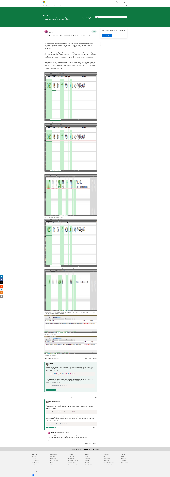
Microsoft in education (71, 456)
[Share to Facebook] (87, 449)
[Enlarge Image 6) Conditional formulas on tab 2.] (70, 324)
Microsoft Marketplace (107, 466)
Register (120, 2)
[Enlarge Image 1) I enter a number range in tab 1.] (70, 96)
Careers (122, 456)
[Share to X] (89, 449)
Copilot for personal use (36, 464)
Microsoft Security (88, 458)
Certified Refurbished (53, 466)
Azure (104, 456)
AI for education (70, 471)
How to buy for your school (72, 464)
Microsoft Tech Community (108, 464)
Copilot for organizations (36, 462)
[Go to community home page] (44, 2)
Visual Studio (106, 471)
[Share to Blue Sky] (93, 449)
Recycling (121, 474)
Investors (122, 464)
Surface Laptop (34, 458)
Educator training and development (73, 466)
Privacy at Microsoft (124, 462)
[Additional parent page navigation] (54, 6)
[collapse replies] (43, 401)
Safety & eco (116, 474)
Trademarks (111, 474)
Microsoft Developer (107, 458)
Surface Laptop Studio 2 (36, 460)
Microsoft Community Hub (47, 5)
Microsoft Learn (106, 460)
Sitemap (82, 474)
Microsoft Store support (54, 460)
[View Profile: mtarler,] (47, 364)
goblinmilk (50, 30)
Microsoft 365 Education (72, 462)
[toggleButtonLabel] (126, 6)
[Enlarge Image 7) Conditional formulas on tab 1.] (70, 345)
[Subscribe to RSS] (96, 449)
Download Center (53, 458)
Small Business (87, 471)
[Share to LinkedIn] (85, 449)
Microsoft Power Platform (89, 464)
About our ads (127, 474)
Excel (64, 5)
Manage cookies (99, 474)
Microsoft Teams (87, 466)
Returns (51, 462)
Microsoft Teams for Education (73, 460)
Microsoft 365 (59, 5)
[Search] (117, 2)
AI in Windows (34, 466)
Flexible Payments (53, 471)
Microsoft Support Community (64, 19)
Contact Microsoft (88, 474)
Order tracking (52, 464)
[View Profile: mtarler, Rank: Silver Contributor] (47, 402)
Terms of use (105, 474)
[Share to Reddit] (91, 449)
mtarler (51, 363)
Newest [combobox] (96, 397)
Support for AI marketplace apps (109, 462)
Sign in (107, 35)
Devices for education (71, 458)
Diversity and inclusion (124, 466)
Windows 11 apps (35, 471)
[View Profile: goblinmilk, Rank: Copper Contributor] (46, 31)
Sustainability (123, 471)
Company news (123, 460)
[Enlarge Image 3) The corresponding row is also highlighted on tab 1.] (70, 195)
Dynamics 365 (87, 460)
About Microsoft (123, 458)
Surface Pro (34, 456)
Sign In (125, 2)
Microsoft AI (87, 456)
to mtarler (67, 432)
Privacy (94, 474)
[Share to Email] (98, 449)
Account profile (52, 456)
